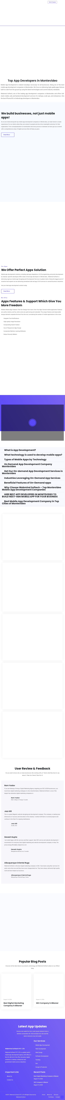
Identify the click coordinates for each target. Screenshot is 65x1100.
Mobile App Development (43, 1045)
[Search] (59, 2)
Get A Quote (52, 2)
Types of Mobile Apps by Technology (25, 459)
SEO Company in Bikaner (47, 1003)
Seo (37, 1063)
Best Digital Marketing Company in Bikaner (14, 1004)
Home (43, 1094)
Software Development (42, 1056)
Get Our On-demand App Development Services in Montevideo (32, 472)
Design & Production (41, 1067)
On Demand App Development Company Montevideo (27, 465)
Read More (6, 134)
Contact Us (10, 1080)
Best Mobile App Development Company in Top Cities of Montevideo (30, 502)
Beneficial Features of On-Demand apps (27, 482)
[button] (32, 450)
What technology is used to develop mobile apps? (33, 454)
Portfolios (51, 1097)
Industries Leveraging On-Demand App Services (32, 478)
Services (56, 1094)
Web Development (41, 1049)
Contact (58, 1097)
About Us (9, 1076)
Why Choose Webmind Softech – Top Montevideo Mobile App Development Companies (31, 488)
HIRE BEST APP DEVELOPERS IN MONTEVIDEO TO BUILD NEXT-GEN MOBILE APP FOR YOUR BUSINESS (30, 495)
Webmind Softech (21, 1097)
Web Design (39, 1052)
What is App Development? (20, 450)
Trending (38, 1060)
